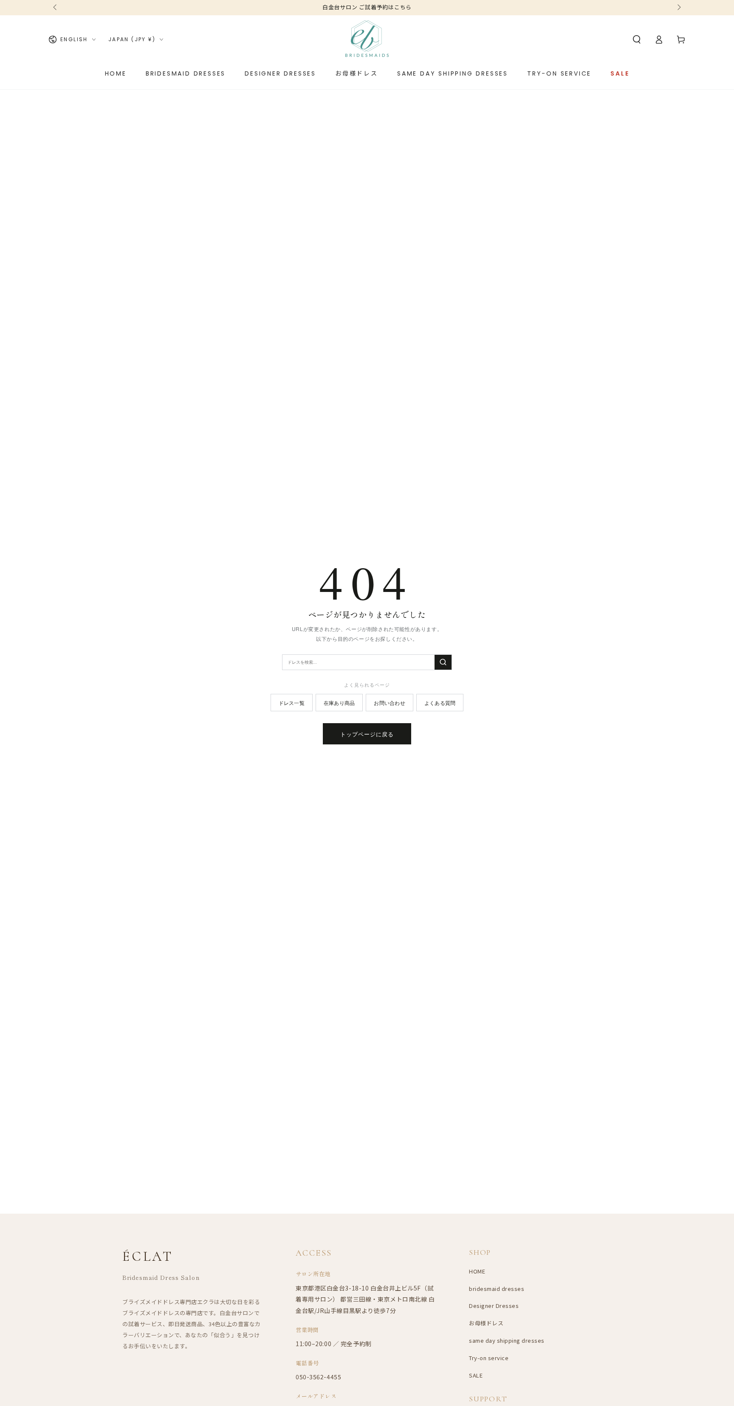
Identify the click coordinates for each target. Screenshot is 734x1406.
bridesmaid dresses (496, 1289)
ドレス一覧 (292, 702)
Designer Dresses (494, 1306)
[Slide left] (55, 7)
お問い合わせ (389, 702)
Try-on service (488, 1358)
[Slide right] (678, 7)
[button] (637, 39)
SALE (476, 1375)
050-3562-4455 (318, 1376)
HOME (477, 1271)
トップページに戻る (367, 734)
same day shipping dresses (507, 1340)
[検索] (443, 662)
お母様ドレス (486, 1323)
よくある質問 (439, 702)
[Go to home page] (367, 39)
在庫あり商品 (339, 702)
